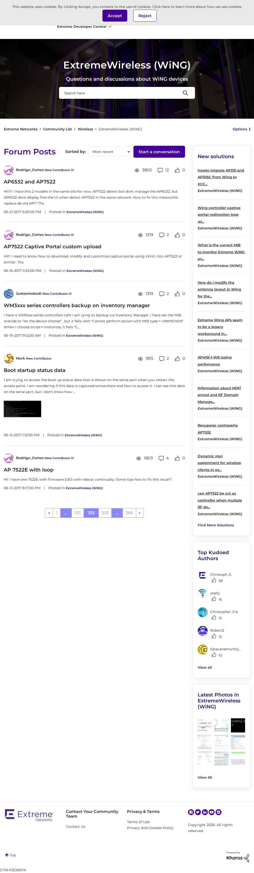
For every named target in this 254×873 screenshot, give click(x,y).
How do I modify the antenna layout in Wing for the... (219, 289)
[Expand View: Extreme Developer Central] (110, 26)
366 (129, 512)
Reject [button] (145, 15)
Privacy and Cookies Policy (150, 828)
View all (205, 667)
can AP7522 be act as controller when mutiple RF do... (220, 500)
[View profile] (9, 170)
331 (78, 512)
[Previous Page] (49, 513)
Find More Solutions (216, 525)
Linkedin (205, 812)
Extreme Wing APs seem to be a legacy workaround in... (220, 327)
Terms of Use (138, 822)
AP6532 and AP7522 (30, 182)
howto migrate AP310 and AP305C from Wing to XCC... (221, 177)
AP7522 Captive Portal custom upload (52, 247)
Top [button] (13, 855)
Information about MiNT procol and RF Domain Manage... (219, 395)
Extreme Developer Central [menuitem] (81, 26)
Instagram (219, 812)
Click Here (161, 6)
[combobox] (127, 93)
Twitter (198, 812)
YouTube (212, 812)
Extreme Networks (20, 129)
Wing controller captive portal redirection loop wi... (219, 215)
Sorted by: (75, 151)
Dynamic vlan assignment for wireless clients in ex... (219, 463)
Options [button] (240, 129)
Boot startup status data (34, 370)
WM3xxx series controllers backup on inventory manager (77, 305)
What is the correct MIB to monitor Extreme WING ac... (221, 252)
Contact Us (75, 826)
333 (105, 512)
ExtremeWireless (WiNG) (85, 212)
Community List (57, 129)
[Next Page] (140, 513)
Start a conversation (159, 151)
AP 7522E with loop (29, 470)
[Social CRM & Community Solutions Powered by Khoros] (238, 856)
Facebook (191, 812)
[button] (114, 16)
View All (205, 777)
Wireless (85, 129)
